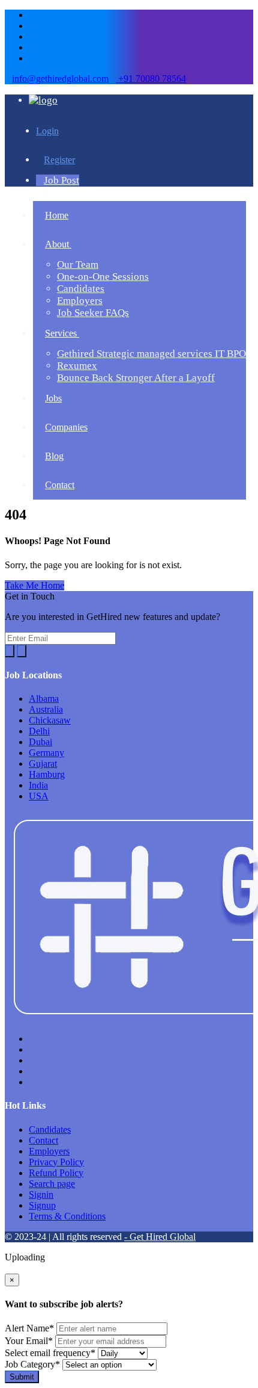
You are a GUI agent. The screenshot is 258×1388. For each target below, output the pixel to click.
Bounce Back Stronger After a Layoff (136, 377)
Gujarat (43, 763)
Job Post (61, 180)
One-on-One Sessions (103, 276)
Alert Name (29, 1328)
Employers (80, 300)
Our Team (77, 264)
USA (39, 796)
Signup (42, 1205)
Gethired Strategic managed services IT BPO (151, 353)
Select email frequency (50, 1353)
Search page (52, 1184)
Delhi (39, 731)
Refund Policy (56, 1173)
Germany (46, 753)
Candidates (80, 288)
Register (59, 160)
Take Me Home (34, 585)
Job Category (32, 1364)
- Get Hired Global (160, 1237)
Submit (22, 1376)
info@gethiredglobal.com (60, 78)
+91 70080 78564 (151, 78)
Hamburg (47, 774)
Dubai (40, 742)
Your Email (29, 1341)
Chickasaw (50, 720)
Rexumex (77, 365)
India (38, 785)
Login (47, 131)
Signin (41, 1194)
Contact (43, 1140)
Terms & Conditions (67, 1216)
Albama (44, 698)
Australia (46, 709)
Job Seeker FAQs (93, 312)
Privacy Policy (56, 1162)
